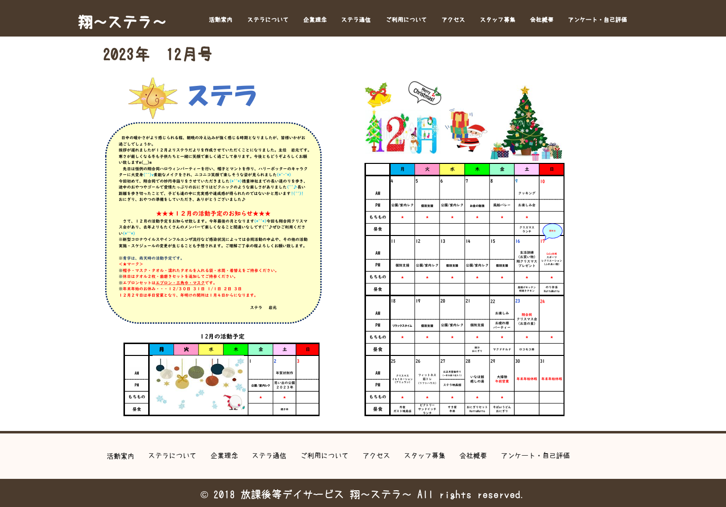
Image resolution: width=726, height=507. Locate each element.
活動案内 (221, 20)
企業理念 (315, 20)
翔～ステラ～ (122, 21)
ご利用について (406, 20)
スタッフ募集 (498, 20)
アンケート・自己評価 (597, 20)
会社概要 (542, 20)
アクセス (453, 20)
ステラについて (268, 20)
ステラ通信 (356, 20)
